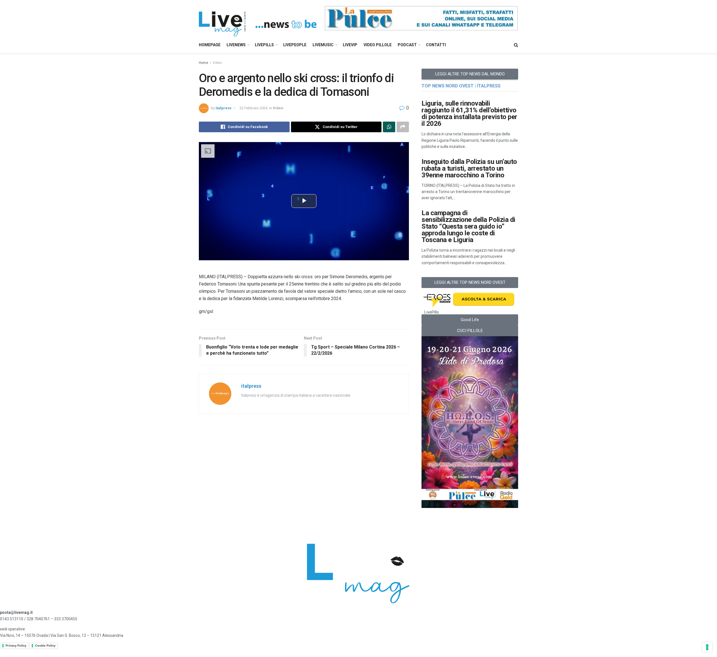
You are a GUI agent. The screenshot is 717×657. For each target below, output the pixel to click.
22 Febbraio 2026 (253, 108)
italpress (223, 108)
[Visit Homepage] (257, 18)
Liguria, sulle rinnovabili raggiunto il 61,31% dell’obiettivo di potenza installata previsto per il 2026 (469, 113)
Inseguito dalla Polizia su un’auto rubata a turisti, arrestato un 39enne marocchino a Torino (469, 168)
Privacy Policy (16, 645)
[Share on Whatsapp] (389, 127)
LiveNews (236, 45)
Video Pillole (378, 45)
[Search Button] (516, 45)
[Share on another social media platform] (403, 127)
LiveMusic (323, 45)
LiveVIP (350, 45)
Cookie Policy (45, 645)
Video (217, 63)
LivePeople (294, 45)
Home (203, 63)
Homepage (209, 45)
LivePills (264, 45)
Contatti (436, 45)
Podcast (407, 45)
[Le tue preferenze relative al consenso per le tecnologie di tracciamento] (707, 647)
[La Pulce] (421, 18)
